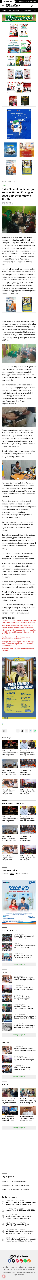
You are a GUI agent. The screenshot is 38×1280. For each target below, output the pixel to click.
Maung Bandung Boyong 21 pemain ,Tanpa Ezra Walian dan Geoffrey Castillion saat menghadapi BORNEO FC (20, 1217)
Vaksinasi (26, 1189)
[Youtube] (21, 1261)
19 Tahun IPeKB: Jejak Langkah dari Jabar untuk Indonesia (24, 1027)
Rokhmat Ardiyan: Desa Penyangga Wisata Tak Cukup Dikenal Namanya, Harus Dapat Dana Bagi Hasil (25, 1007)
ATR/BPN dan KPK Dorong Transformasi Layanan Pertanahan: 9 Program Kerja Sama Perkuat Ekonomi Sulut (24, 956)
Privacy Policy (20, 1269)
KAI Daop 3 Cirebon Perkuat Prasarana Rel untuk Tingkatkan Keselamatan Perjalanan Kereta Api (19, 621)
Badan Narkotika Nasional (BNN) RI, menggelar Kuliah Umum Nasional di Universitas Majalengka (8, 1119)
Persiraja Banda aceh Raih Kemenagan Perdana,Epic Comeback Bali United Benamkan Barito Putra (20, 1232)
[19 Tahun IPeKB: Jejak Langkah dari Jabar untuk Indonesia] (7, 1027)
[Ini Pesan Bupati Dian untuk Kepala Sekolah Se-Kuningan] (28, 783)
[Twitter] (13, 1261)
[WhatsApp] (25, 1261)
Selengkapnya (18, 964)
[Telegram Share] (30, 730)
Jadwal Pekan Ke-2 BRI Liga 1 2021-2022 (20, 1210)
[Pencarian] (35, 5)
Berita (4, 186)
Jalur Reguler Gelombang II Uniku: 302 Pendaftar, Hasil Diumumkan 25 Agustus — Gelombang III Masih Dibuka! (19, 632)
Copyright (31, 1267)
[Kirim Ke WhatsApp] (34, 730)
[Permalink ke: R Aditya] (3, 203)
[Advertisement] (19, 1152)
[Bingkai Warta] (12, 5)
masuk (12, 874)
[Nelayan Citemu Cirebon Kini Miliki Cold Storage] (7, 937)
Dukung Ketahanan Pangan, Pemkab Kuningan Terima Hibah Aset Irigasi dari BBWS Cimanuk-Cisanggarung (18, 644)
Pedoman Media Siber (18, 1267)
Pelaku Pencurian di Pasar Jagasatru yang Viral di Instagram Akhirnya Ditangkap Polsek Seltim (28, 1101)
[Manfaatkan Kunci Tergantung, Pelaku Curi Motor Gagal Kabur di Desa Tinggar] (28, 1110)
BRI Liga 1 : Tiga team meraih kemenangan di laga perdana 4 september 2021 (21, 1203)
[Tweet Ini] (22, 730)
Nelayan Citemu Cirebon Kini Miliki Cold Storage (24, 937)
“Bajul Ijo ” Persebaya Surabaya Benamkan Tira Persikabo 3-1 (17, 1225)
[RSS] (29, 1261)
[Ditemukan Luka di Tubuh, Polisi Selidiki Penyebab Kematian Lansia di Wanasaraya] (10, 1092)
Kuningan (6, 1185)
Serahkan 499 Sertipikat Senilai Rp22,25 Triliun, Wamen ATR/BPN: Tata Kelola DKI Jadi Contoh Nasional (24, 946)
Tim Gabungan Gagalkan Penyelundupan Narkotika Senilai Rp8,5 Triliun (16, 638)
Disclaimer (31, 1269)
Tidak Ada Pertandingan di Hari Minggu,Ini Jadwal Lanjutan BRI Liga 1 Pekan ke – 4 (21, 1240)
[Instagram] (17, 1261)
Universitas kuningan (21, 1185)
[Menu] (3, 5)
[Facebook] (9, 1261)
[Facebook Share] (18, 730)
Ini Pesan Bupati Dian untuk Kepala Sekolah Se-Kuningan (18, 649)
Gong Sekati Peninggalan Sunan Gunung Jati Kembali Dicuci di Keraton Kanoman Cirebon (17, 626)
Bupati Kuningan (20, 1181)
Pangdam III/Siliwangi (11, 1189)
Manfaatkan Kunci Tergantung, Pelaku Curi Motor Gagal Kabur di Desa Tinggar (28, 1119)
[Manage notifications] (3, 1276)
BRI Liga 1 (6, 1181)
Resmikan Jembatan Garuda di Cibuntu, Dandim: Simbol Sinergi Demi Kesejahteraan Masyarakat (25, 1017)
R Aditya (8, 202)
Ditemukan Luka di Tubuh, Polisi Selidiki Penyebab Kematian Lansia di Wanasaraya (9, 1101)
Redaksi (5, 1267)
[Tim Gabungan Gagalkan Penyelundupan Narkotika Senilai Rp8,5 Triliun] (28, 763)
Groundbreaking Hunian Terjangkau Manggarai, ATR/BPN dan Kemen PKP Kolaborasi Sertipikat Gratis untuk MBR (23, 998)
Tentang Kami (8, 1269)
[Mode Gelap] (32, 5)
